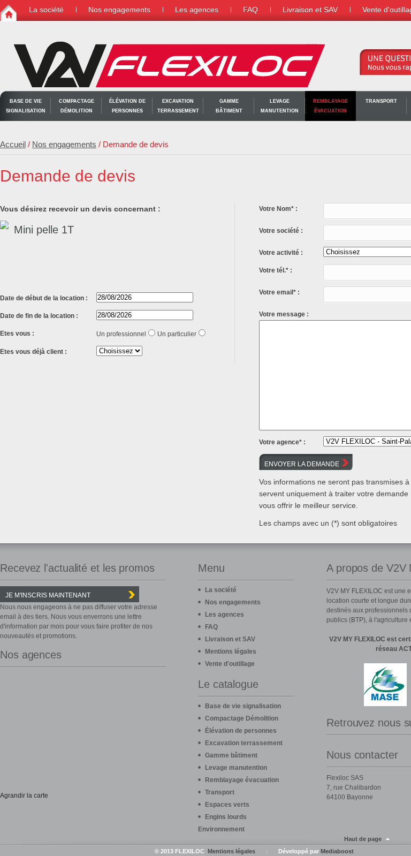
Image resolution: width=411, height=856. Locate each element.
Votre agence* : (282, 442)
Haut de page (363, 839)
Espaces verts (227, 804)
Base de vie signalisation (25, 106)
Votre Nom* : (278, 209)
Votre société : (281, 230)
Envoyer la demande (301, 464)
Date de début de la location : (44, 298)
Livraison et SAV (310, 9)
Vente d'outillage (230, 664)
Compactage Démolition (76, 106)
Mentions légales (230, 651)
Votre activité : (281, 252)
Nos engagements (119, 9)
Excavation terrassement (178, 106)
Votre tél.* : (275, 270)
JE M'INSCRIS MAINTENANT (47, 595)
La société (46, 9)
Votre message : (284, 314)
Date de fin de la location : (39, 316)
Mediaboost (337, 851)
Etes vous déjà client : (33, 351)
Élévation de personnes (127, 106)
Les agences (196, 9)
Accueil (13, 144)
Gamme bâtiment (229, 106)
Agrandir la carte (24, 795)
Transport (381, 101)
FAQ (250, 9)
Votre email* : (279, 292)
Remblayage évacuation (330, 106)
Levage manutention (280, 106)
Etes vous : (17, 333)
